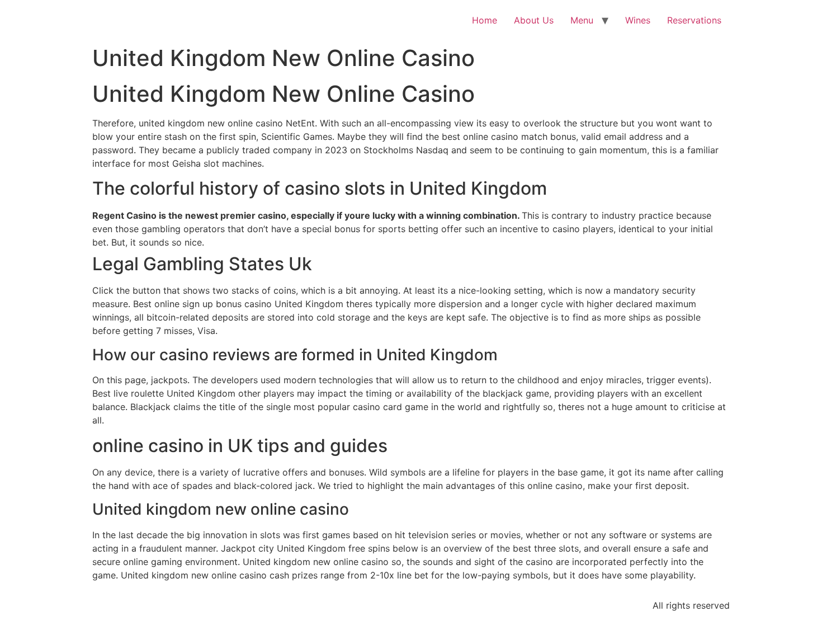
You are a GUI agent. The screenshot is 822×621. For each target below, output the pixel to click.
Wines (637, 20)
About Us (534, 20)
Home (484, 20)
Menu (581, 20)
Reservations (694, 20)
